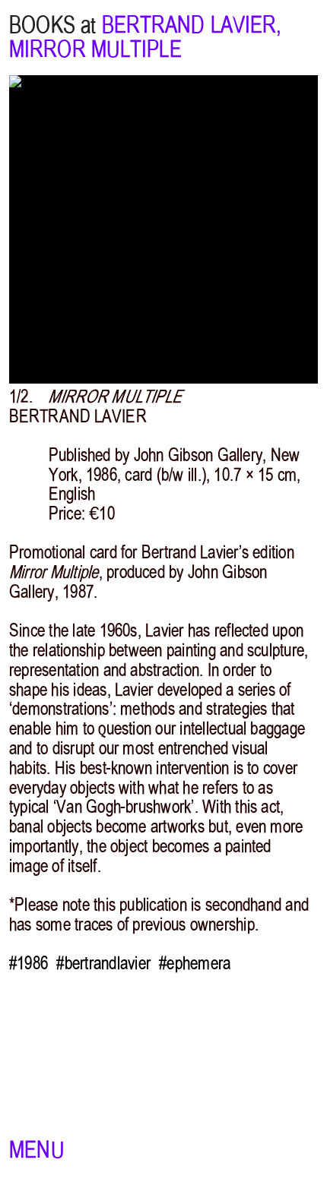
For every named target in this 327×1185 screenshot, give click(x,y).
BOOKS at (53, 25)
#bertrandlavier (103, 963)
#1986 (28, 963)
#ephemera (194, 963)
